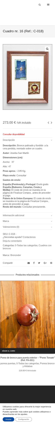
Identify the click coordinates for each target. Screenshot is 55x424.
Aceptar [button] (8, 419)
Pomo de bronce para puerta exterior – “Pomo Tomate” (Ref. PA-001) (27, 351)
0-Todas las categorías (26, 238)
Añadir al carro (8, 344)
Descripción (9, 133)
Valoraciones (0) (11, 220)
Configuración (23, 419)
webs (45, 400)
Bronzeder (15, 248)
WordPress (38, 400)
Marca (6, 214)
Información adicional (13, 208)
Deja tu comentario (12, 234)
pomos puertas (7, 356)
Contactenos (29, 230)
